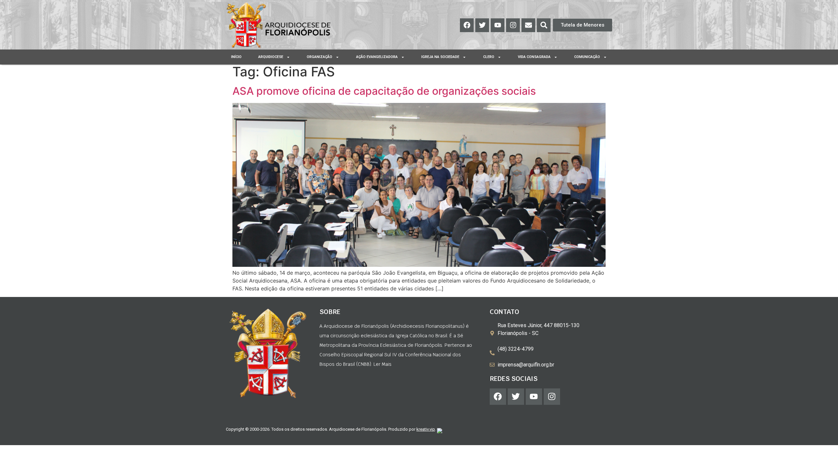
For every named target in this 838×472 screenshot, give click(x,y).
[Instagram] (513, 25)
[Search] (544, 25)
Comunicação (587, 57)
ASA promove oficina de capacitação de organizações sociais (384, 91)
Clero (488, 57)
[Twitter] (482, 25)
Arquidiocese (270, 57)
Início (236, 57)
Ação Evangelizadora (377, 57)
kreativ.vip (425, 429)
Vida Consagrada (534, 57)
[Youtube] (497, 25)
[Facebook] (467, 25)
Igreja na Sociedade (440, 57)
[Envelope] (528, 25)
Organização (319, 57)
